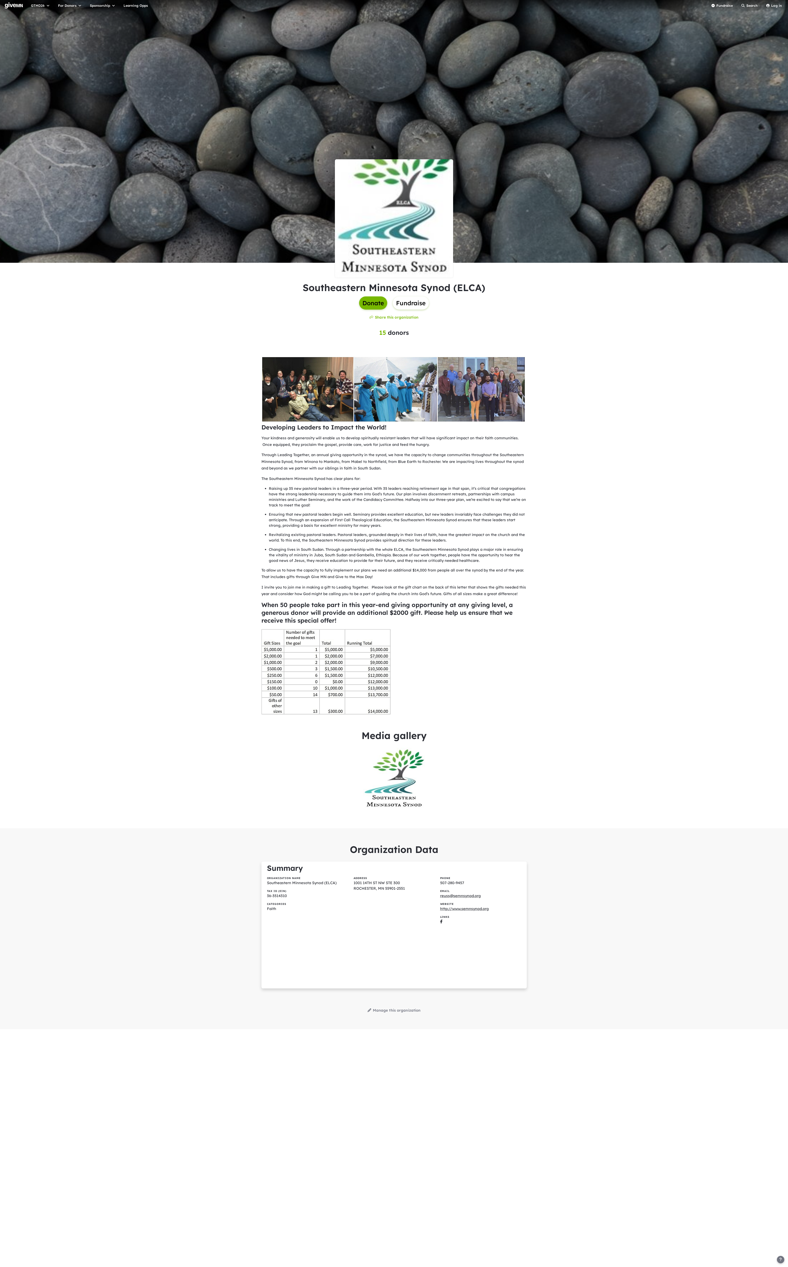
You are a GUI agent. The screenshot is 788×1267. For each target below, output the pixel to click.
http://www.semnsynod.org (464, 908)
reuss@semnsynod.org (460, 895)
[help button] (780, 1259)
